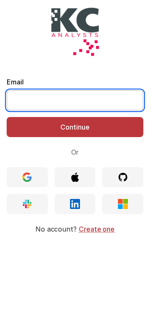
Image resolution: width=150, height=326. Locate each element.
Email (15, 82)
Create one (97, 229)
